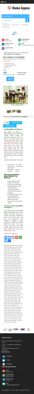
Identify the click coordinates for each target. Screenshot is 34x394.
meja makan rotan (15, 298)
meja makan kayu (8, 277)
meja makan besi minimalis (15, 262)
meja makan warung (16, 319)
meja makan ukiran (13, 317)
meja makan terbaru (12, 310)
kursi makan (7, 248)
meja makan (14, 248)
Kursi (20, 247)
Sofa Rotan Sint (6, 25)
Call (10, 79)
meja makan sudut (14, 307)
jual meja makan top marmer (11, 247)
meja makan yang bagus (10, 320)
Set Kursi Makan (25, 25)
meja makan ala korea (14, 252)
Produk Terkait (15, 122)
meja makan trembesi (14, 313)
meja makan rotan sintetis (10, 300)
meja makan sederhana (14, 303)
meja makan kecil (10, 278)
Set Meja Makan (24, 53)
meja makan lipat (13, 280)
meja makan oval (13, 292)
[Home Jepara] (19, 9)
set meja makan (12, 322)
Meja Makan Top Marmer (10, 143)
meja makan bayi (13, 258)
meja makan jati (16, 272)
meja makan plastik (18, 293)
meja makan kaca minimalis (14, 275)
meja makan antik (11, 255)
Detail (7, 122)
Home (17, 53)
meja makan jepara (9, 273)
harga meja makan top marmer (14, 245)
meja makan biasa (9, 263)
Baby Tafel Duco (6, 27)
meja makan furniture (13, 270)
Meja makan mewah (17, 282)
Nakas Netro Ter (15, 25)
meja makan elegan (14, 267)
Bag (17, 33)
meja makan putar (8, 295)
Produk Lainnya (9, 126)
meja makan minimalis (10, 283)
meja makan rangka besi (13, 297)
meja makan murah (13, 287)
